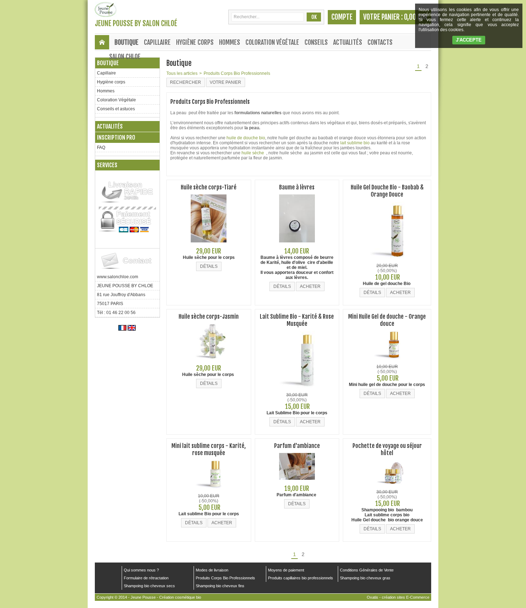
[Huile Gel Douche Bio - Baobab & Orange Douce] (387, 260)
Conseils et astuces (116, 108)
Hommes (229, 42)
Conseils (316, 42)
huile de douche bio (246, 137)
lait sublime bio (355, 142)
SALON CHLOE (125, 57)
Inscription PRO (116, 137)
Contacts (380, 42)
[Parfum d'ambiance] (297, 481)
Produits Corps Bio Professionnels (237, 73)
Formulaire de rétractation (146, 578)
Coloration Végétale (272, 42)
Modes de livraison (212, 570)
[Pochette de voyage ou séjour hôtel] (387, 486)
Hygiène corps (195, 42)
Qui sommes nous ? (141, 570)
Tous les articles (182, 73)
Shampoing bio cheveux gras (365, 578)
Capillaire (157, 42)
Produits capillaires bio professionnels (300, 578)
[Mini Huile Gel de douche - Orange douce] (387, 361)
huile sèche (253, 152)
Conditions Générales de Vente (367, 570)
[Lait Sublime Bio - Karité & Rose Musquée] (297, 389)
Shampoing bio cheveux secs (149, 586)
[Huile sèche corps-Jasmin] (208, 361)
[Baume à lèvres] (297, 244)
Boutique (126, 42)
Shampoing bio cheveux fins (220, 586)
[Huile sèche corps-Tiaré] (208, 244)
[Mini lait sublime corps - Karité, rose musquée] (208, 490)
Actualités (347, 42)
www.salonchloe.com (117, 276)
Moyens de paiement (286, 570)
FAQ (101, 147)
